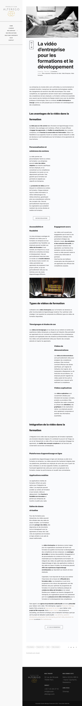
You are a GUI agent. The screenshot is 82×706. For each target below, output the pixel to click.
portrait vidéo (60, 617)
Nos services (11, 30)
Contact (11, 40)
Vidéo (48, 647)
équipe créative (53, 610)
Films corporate (46, 73)
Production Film (40, 647)
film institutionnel (46, 619)
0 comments (54, 71)
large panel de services (52, 608)
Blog (11, 37)
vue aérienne (59, 615)
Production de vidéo (56, 73)
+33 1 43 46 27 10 (51, 689)
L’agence (11, 28)
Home (11, 25)
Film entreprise (30, 647)
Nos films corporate (11, 35)
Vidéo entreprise (55, 647)
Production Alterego (68, 606)
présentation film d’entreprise (46, 617)
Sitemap (66, 691)
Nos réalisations (11, 33)
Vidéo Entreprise (66, 73)
